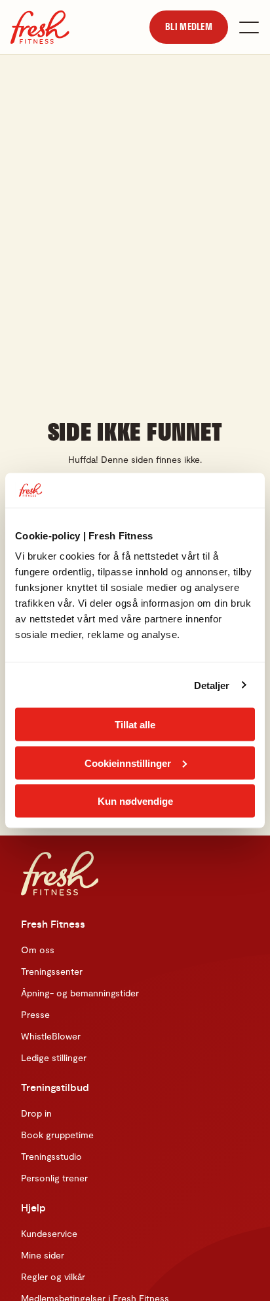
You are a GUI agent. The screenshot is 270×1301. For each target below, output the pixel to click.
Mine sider (42, 1254)
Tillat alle (135, 724)
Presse (35, 1014)
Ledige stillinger (54, 1057)
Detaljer (212, 684)
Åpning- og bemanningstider (80, 992)
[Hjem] (39, 27)
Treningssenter (52, 971)
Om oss (37, 949)
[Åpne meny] (249, 27)
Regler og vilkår (53, 1276)
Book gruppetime (57, 1134)
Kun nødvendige (135, 801)
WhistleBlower (51, 1035)
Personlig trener (54, 1177)
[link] (188, 26)
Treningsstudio (51, 1156)
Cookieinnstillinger (128, 762)
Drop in (36, 1113)
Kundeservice (49, 1233)
